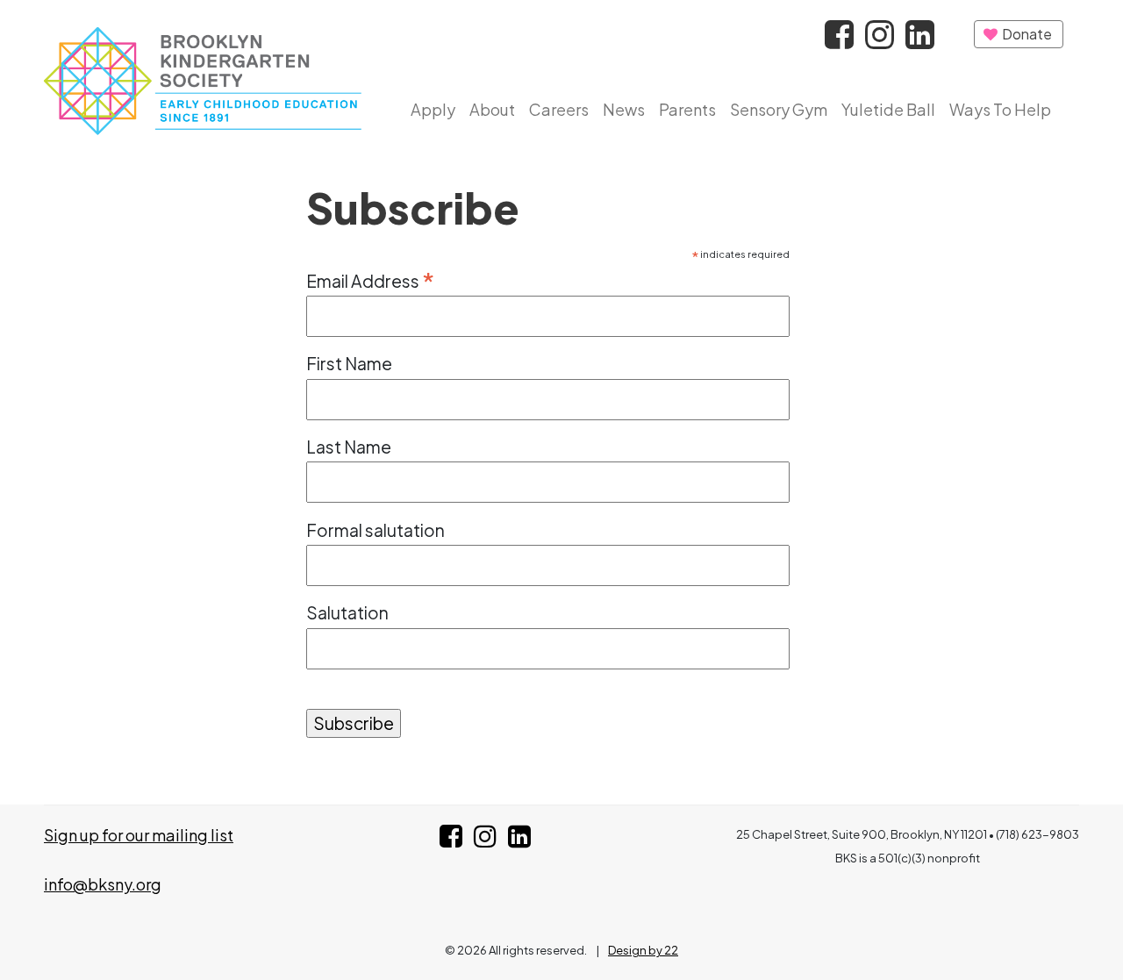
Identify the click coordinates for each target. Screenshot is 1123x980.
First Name (349, 363)
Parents (687, 109)
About (492, 109)
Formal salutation (375, 529)
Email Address (370, 279)
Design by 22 (643, 950)
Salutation (347, 612)
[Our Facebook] (840, 39)
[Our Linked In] (920, 39)
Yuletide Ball (888, 109)
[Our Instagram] (881, 39)
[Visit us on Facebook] (451, 840)
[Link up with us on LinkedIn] (519, 840)
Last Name (348, 446)
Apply (433, 109)
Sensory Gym (778, 109)
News (624, 109)
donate (1025, 34)
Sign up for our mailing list (138, 835)
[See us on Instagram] (485, 840)
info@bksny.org (102, 884)
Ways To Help (1000, 109)
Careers (559, 109)
